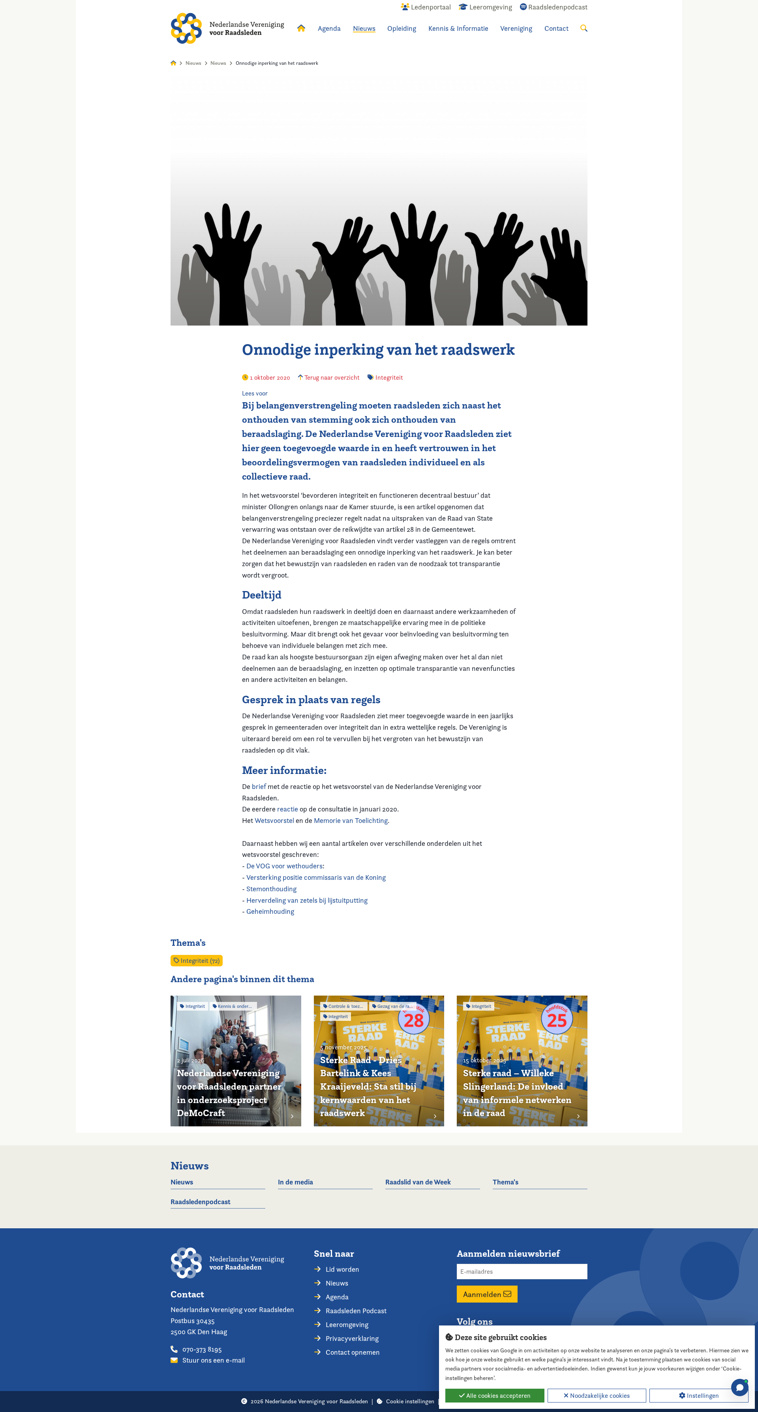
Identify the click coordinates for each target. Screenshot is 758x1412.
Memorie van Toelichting (351, 820)
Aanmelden (483, 1294)
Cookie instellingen (410, 1401)
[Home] (227, 28)
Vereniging (516, 28)
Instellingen (702, 1395)
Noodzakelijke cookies (599, 1395)
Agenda (329, 28)
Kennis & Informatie (458, 28)
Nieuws (364, 28)
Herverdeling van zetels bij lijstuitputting (307, 900)
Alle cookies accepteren (498, 1395)
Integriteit (389, 377)
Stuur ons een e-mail (213, 1360)
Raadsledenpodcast (201, 1201)
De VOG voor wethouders (284, 866)
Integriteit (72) (199, 960)
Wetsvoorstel (275, 820)
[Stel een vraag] (740, 1387)
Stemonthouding (272, 889)
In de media (295, 1181)
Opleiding (401, 28)
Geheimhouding (270, 911)
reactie (287, 809)
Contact (556, 28)
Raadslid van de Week (418, 1181)
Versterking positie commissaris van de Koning (316, 877)
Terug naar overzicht (331, 377)
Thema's (505, 1181)
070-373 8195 (201, 1349)
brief (259, 786)
